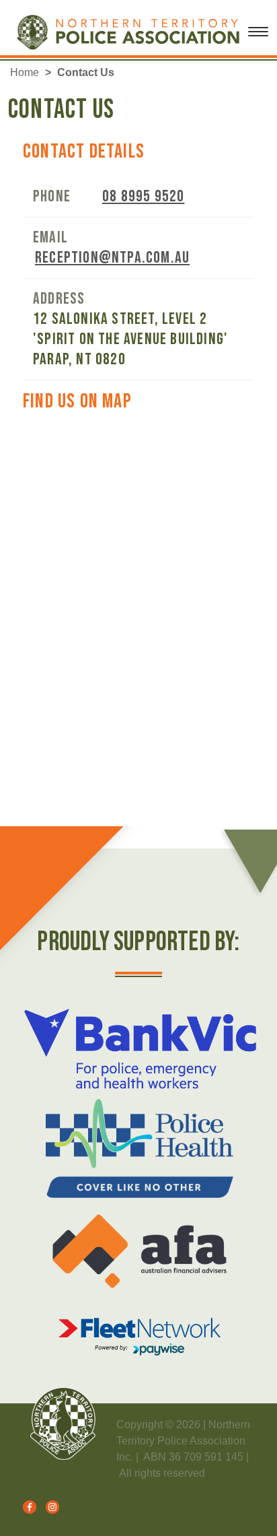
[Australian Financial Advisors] (139, 1251)
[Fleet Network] (139, 1336)
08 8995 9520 (143, 196)
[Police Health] (139, 1148)
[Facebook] (27, 1506)
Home (24, 72)
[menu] (258, 37)
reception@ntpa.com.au (112, 257)
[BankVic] (139, 1049)
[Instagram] (49, 1506)
